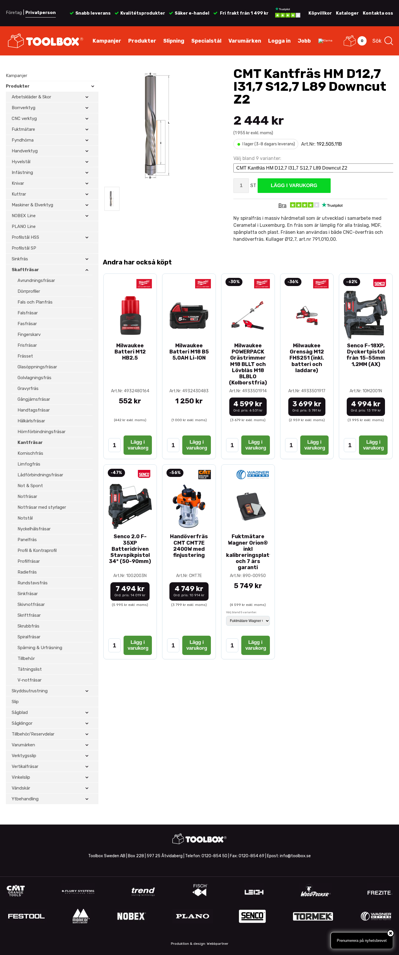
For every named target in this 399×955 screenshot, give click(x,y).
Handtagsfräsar (34, 410)
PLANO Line (24, 226)
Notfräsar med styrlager (42, 507)
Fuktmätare (23, 129)
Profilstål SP (24, 248)
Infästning (22, 172)
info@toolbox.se (295, 855)
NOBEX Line (24, 215)
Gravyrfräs (28, 388)
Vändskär (21, 788)
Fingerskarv (29, 334)
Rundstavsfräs (33, 582)
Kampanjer (107, 41)
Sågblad (20, 712)
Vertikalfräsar (25, 766)
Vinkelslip (21, 777)
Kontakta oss (378, 13)
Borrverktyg (23, 107)
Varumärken (244, 41)
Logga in (279, 41)
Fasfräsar (27, 323)
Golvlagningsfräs (34, 377)
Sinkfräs (20, 259)
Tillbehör (26, 658)
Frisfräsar (27, 345)
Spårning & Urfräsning (40, 647)
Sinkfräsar (28, 593)
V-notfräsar (29, 680)
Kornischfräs (30, 453)
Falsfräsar (28, 313)
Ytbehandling (25, 798)
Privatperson (40, 12)
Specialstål (206, 41)
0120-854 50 (214, 855)
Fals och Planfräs (35, 302)
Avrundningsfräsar (36, 280)
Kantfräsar (30, 442)
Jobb (304, 41)
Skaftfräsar (25, 269)
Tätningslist (30, 669)
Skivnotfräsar (31, 604)
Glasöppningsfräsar (37, 367)
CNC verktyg (24, 118)
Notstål (25, 518)
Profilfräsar (29, 561)
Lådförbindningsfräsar (40, 475)
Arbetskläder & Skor (31, 97)
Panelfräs (27, 539)
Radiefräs (27, 572)
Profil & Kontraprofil (37, 550)
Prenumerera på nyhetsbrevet (362, 940)
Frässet (25, 356)
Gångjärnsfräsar (34, 399)
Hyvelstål (21, 161)
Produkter (142, 41)
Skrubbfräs (28, 626)
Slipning (173, 41)
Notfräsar (27, 496)
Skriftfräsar (29, 615)
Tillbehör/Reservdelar (33, 734)
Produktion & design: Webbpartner (199, 944)
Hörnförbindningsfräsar (41, 431)
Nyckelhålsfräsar (34, 528)
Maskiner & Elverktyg (32, 205)
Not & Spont (30, 485)
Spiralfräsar (29, 636)
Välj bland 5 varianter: (241, 612)
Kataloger (347, 13)
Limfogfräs (29, 464)
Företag (14, 12)
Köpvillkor (320, 13)
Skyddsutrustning (30, 690)
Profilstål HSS (25, 237)
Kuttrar (19, 194)
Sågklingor (22, 723)
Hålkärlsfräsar (31, 421)
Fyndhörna (23, 140)
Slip (15, 701)
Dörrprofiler (29, 291)
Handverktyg (25, 151)
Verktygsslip (24, 755)
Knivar (18, 183)
